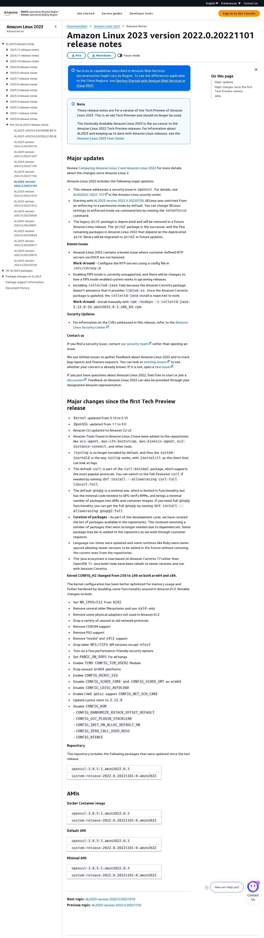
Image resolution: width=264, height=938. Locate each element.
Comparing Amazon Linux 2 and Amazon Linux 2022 (117, 168)
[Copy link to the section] (63, 158)
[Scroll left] (74, 13)
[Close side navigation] (56, 26)
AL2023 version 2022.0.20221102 (116, 905)
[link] (136, 26)
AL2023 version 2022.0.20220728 (119, 200)
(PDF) (89, 85)
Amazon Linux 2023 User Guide (100, 138)
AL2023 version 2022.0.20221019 (110, 899)
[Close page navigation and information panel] (256, 69)
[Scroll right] (155, 13)
